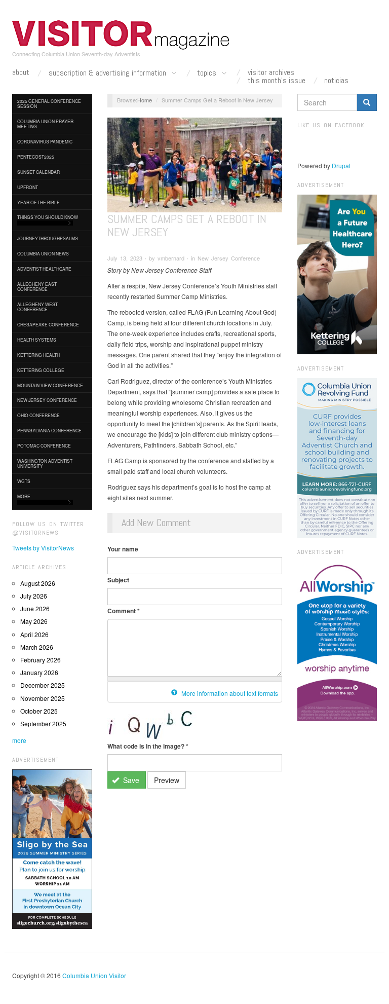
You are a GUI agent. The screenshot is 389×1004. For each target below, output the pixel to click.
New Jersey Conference (47, 400)
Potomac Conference (44, 445)
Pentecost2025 (35, 157)
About (20, 72)
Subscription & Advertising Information (108, 73)
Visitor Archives (271, 72)
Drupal (341, 165)
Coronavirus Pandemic (44, 141)
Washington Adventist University (44, 463)
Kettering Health (38, 355)
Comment (123, 610)
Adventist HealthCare (44, 269)
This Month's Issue (276, 81)
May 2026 (34, 621)
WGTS (23, 481)
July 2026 (33, 595)
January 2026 (39, 672)
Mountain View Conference (50, 385)
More (23, 496)
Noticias (336, 81)
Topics (207, 73)
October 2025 (39, 710)
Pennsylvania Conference (49, 430)
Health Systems (36, 340)
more (19, 740)
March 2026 (36, 647)
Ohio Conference (38, 415)
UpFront (27, 187)
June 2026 (35, 608)
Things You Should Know (47, 217)
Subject (118, 579)
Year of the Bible (38, 202)
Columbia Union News (43, 253)
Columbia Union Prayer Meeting (45, 123)
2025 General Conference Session (49, 103)
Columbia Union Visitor (94, 975)
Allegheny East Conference (37, 286)
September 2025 (43, 723)
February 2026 (40, 659)
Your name (122, 548)
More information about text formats (229, 693)
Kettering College (40, 370)
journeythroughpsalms (47, 238)
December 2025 (42, 685)
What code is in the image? (147, 746)
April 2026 (34, 634)
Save (130, 780)
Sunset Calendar (38, 172)
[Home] (121, 35)
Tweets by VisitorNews (43, 547)
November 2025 (42, 698)
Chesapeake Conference (48, 324)
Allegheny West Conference (37, 306)
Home (144, 100)
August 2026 (37, 583)
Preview (166, 780)
